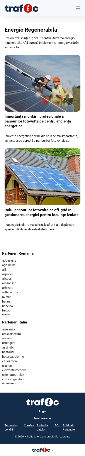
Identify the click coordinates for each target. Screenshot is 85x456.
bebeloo (7, 306)
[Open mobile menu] (78, 8)
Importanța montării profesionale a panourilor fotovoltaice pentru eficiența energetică (38, 121)
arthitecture (10, 292)
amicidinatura (11, 334)
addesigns (9, 260)
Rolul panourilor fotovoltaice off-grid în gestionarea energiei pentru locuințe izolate (41, 212)
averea (6, 297)
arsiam (7, 338)
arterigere (8, 343)
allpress (7, 274)
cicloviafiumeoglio (14, 370)
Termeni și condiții (11, 427)
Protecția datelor (42, 427)
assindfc (8, 347)
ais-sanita (8, 329)
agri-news (8, 265)
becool (6, 310)
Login (42, 411)
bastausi (8, 352)
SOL (57, 425)
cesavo (7, 366)
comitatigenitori (13, 379)
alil (4, 269)
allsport (7, 278)
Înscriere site (42, 418)
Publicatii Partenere (69, 427)
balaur (6, 301)
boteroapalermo (13, 356)
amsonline (9, 283)
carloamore (10, 361)
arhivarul (8, 287)
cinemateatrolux (13, 374)
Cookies (29, 425)
